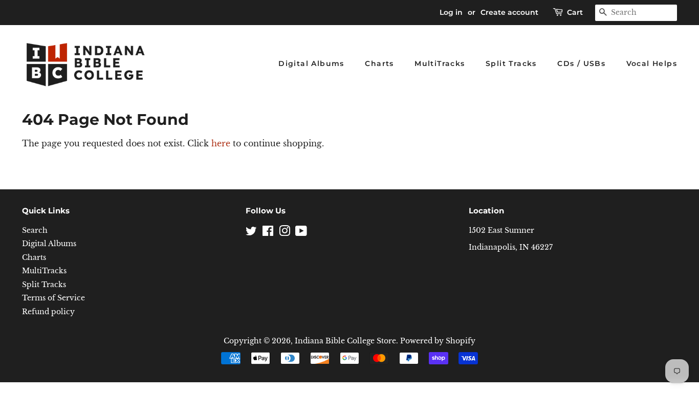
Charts (379, 63)
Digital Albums (311, 63)
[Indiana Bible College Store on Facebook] (268, 233)
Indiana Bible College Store (345, 341)
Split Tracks (511, 63)
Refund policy (48, 312)
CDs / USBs (581, 63)
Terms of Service (53, 298)
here (220, 143)
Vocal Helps (651, 63)
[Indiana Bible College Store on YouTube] (301, 233)
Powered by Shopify (437, 341)
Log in (451, 12)
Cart (575, 12)
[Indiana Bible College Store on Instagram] (284, 233)
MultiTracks (439, 63)
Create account (509, 12)
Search (35, 230)
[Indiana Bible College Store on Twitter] (251, 233)
